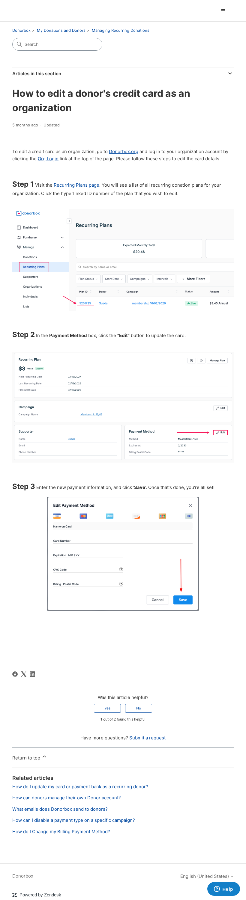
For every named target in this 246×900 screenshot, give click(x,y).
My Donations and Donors (61, 30)
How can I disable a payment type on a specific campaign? (73, 820)
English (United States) (205, 876)
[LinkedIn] (32, 674)
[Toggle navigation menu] (223, 11)
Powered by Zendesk (40, 894)
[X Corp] (23, 674)
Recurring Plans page (76, 185)
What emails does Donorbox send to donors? (60, 809)
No (138, 708)
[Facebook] (15, 674)
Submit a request (147, 738)
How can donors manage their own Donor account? (66, 798)
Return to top (26, 758)
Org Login (48, 158)
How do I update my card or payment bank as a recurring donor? (80, 786)
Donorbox (21, 30)
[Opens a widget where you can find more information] (223, 889)
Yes (107, 708)
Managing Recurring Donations (120, 30)
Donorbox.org (123, 151)
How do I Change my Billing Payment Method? (61, 831)
